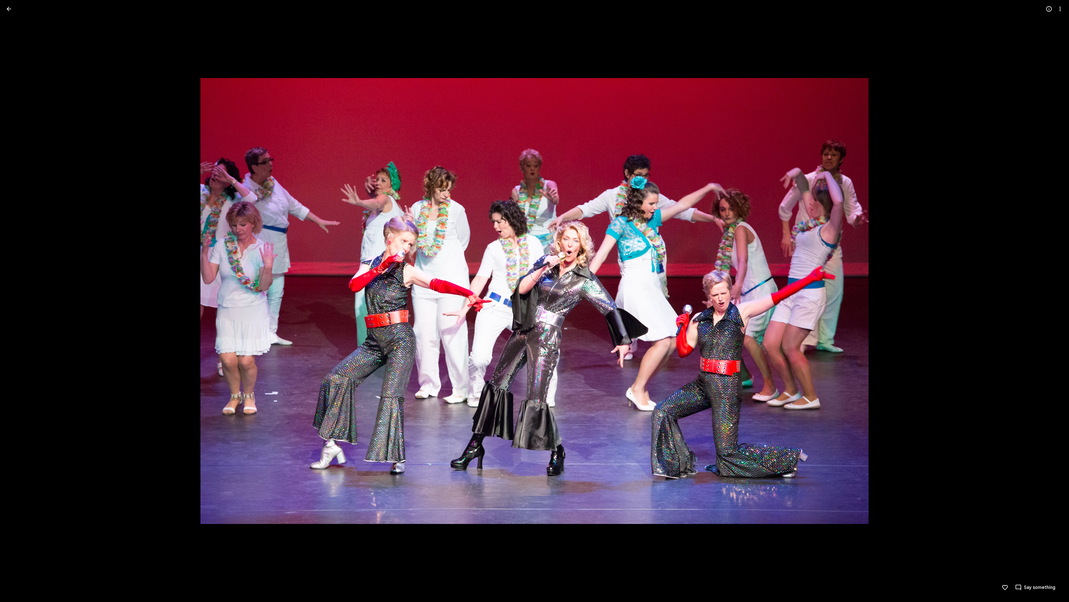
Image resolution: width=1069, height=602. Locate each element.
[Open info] (1049, 8)
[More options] (1060, 8)
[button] (15, 301)
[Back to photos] (9, 9)
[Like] (1005, 587)
